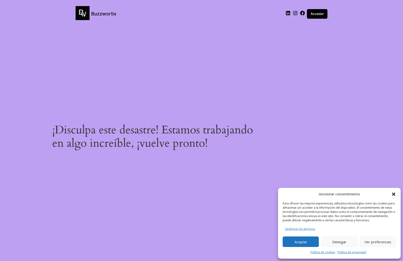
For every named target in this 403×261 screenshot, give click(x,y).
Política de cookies (322, 252)
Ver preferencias (378, 242)
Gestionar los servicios (300, 229)
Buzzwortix (103, 14)
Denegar (339, 242)
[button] (393, 194)
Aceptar (301, 242)
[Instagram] (295, 15)
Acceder (317, 14)
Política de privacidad (351, 252)
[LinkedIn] (288, 15)
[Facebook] (302, 15)
